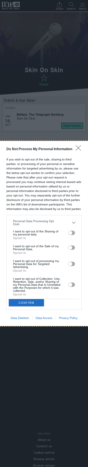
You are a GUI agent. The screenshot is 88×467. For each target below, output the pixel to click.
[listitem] (44, 223)
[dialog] (44, 233)
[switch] (71, 233)
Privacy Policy (68, 318)
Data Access (44, 318)
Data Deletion (20, 318)
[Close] (80, 149)
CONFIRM (26, 302)
